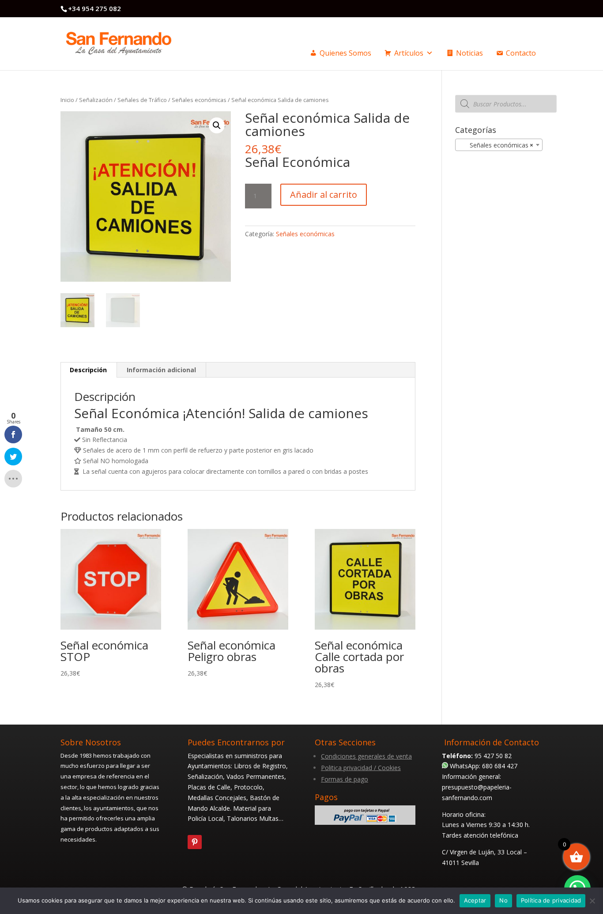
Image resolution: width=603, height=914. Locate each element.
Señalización (96, 100)
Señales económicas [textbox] (496, 145)
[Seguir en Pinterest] (195, 842)
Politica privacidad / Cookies (361, 767)
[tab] (88, 370)
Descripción (88, 370)
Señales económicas (199, 100)
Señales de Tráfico (142, 100)
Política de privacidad (551, 900)
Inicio (67, 100)
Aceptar (475, 900)
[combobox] (499, 145)
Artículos (408, 53)
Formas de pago (344, 779)
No (503, 900)
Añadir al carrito (323, 194)
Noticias (469, 53)
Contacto (521, 53)
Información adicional (161, 370)
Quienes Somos (345, 53)
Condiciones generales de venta (366, 756)
